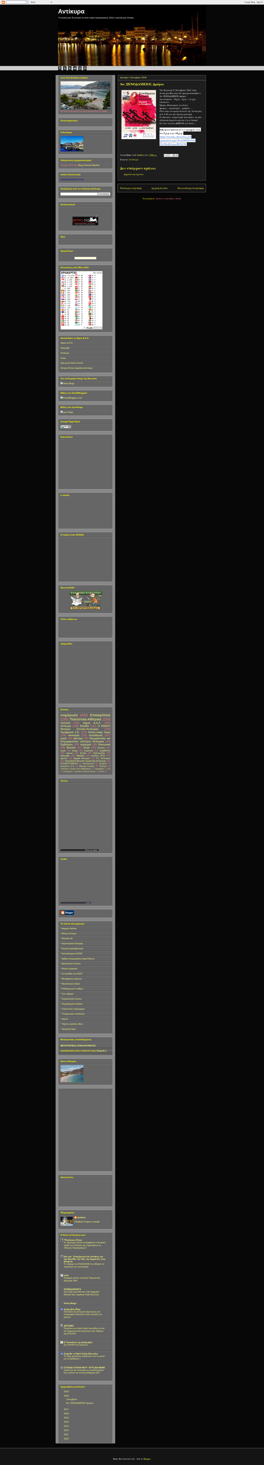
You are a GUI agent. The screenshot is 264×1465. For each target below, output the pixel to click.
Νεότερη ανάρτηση (130, 188)
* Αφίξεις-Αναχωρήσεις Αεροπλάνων (78, 958)
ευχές (63, 750)
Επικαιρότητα (100, 715)
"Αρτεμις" (103, 766)
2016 (66, 1413)
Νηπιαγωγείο (88, 764)
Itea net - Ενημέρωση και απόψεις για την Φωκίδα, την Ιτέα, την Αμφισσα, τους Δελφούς (84, 1259)
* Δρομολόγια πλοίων (71, 963)
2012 (66, 1430)
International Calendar (85, 258)
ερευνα (69, 753)
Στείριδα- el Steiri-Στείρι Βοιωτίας (81, 1353)
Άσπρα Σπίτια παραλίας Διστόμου (77, 368)
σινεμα (95, 850)
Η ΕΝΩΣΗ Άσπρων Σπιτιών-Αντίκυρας (85, 728)
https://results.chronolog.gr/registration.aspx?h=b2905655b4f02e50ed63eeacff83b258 (178, 140)
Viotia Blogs (70, 1303)
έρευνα (64, 758)
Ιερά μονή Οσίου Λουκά (72, 363)
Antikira (81, 1217)
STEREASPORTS (72, 1289)
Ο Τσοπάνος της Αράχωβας (78, 1342)
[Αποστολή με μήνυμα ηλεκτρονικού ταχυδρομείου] (165, 155)
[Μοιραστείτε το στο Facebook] (174, 155)
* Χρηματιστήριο (68, 1029)
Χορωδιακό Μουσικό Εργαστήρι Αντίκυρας (85, 761)
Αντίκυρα (71, 11)
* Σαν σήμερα (67, 993)
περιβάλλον (104, 750)
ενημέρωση (69, 715)
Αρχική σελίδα (159, 188)
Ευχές (75, 750)
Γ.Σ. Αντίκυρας (103, 758)
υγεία (64, 738)
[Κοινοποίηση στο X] (171, 155)
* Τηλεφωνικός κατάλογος (73, 1014)
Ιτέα (109, 769)
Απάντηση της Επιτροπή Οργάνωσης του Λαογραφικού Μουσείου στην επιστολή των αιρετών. (83, 1314)
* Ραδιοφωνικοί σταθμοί (72, 988)
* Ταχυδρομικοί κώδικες (72, 1004)
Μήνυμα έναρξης (87, 766)
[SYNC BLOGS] (67, 412)
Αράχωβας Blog (72, 1309)
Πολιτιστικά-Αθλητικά (85, 719)
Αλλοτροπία (99, 753)
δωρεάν (101, 1050)
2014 (66, 1422)
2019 (66, 1391)
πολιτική (65, 722)
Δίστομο (78, 738)
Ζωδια (88, 903)
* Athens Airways (68, 933)
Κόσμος (101, 747)
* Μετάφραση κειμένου (71, 978)
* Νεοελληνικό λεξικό (70, 983)
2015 (66, 1417)
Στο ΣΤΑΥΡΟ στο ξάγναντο (76, 1345)
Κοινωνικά (104, 744)
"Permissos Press (73, 1240)
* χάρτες (64, 1019)
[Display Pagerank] (66, 427)
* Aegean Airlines (69, 928)
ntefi (66, 1275)
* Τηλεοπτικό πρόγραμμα (72, 1009)
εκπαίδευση (96, 735)
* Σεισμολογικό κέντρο (71, 998)
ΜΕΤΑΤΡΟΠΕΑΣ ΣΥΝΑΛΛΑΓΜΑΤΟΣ (78, 1045)
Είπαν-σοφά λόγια (99, 732)
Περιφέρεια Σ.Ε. (70, 732)
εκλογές (102, 771)
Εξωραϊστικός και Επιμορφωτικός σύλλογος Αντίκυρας (85, 740)
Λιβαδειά (80, 755)
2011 (66, 1434)
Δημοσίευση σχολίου (134, 174)
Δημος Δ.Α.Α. (92, 722)
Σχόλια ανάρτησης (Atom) (168, 198)
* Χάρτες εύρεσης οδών (72, 1024)
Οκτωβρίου (72, 1399)
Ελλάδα (84, 726)
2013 (66, 1426)
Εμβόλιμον (67, 744)
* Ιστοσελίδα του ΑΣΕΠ (71, 973)
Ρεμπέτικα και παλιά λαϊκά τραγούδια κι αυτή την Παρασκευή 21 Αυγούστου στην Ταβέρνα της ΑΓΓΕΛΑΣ (84, 1331)
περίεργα (85, 744)
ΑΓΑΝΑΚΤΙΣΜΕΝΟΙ (69, 764)
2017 (66, 1409)
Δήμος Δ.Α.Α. (67, 343)
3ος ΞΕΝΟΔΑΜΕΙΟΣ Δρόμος (79, 1403)
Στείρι (63, 358)
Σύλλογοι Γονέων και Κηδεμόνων (76, 769)
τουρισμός (99, 769)
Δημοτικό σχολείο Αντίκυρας (85, 771)
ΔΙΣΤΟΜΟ (69, 1326)
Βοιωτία (71, 747)
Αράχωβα (65, 348)
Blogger (147, 1458)
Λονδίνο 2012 (98, 755)
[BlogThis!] (168, 155)
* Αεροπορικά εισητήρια (72, 943)
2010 (66, 1438)
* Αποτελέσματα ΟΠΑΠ (71, 953)
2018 (66, 1396)
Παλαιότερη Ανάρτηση (191, 188)
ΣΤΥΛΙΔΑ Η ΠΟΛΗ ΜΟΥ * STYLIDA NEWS (84, 1367)
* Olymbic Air (67, 938)
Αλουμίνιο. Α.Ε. (68, 766)
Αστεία (83, 753)
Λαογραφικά (67, 771)
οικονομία (73, 735)
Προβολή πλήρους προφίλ (87, 1221)
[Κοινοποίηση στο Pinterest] (176, 155)
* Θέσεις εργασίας (69, 968)
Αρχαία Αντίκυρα (81, 758)
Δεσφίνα (103, 764)
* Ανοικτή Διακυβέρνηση (72, 948)
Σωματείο (88, 750)
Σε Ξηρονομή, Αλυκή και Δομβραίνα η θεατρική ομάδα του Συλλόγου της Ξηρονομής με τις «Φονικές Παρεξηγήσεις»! (84, 1245)
